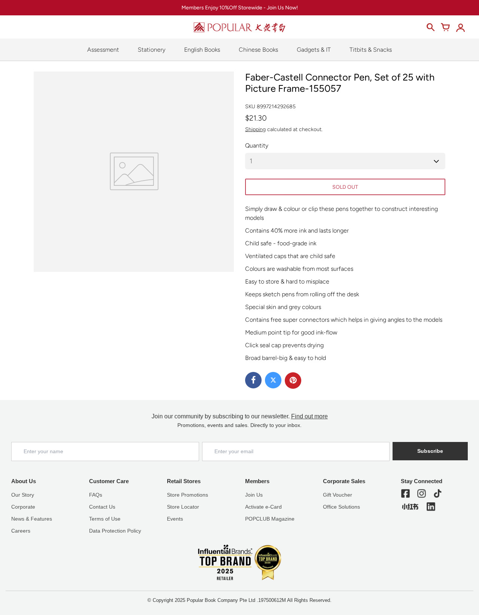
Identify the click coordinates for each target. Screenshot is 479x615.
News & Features (31, 519)
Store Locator (183, 507)
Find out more (309, 416)
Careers (20, 531)
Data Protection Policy (115, 531)
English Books (202, 49)
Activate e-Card (263, 507)
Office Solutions (341, 507)
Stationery (151, 49)
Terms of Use (104, 519)
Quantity (256, 145)
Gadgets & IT (314, 49)
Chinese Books (258, 49)
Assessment (103, 49)
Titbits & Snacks (371, 49)
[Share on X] (273, 380)
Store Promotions (187, 495)
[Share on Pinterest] (293, 380)
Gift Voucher (337, 495)
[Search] (430, 27)
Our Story (22, 495)
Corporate (23, 507)
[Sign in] (460, 27)
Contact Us (102, 507)
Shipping (255, 129)
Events (175, 519)
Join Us (254, 495)
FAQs (95, 495)
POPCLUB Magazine (270, 519)
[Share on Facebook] (253, 380)
